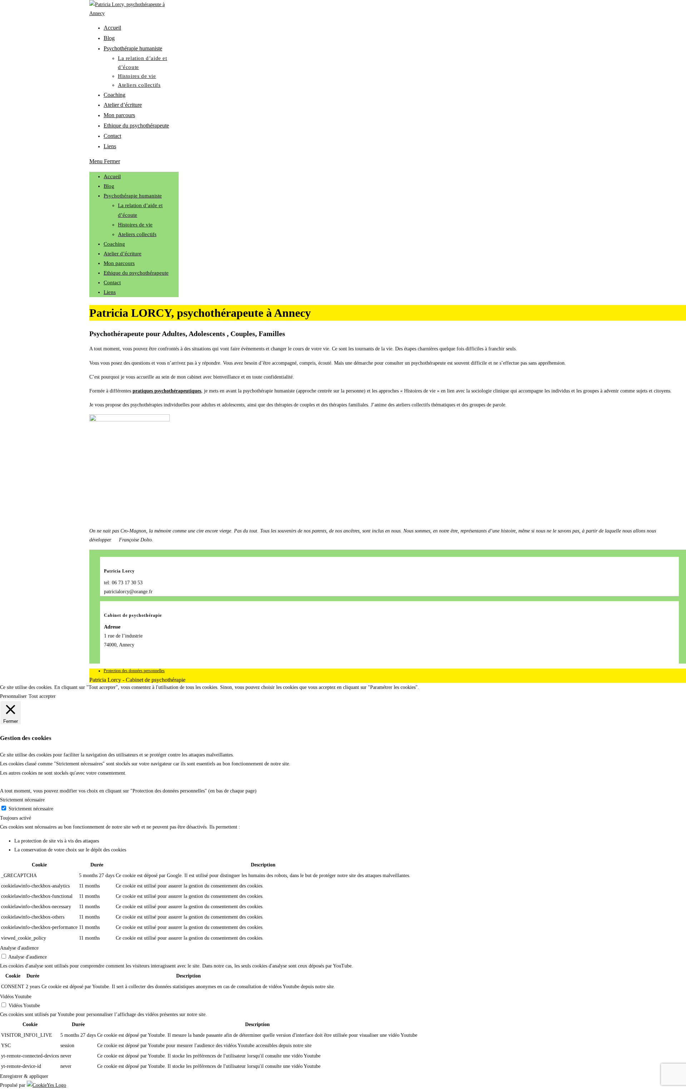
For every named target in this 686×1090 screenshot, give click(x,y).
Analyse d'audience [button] (19, 948)
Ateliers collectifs (137, 234)
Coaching (114, 244)
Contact (112, 282)
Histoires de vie (135, 225)
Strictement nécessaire (31, 808)
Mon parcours (119, 263)
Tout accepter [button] (42, 696)
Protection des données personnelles (134, 670)
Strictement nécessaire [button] (22, 799)
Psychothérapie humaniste (133, 196)
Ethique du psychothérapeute (136, 273)
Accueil (112, 176)
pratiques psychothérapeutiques (167, 391)
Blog (109, 186)
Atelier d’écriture (122, 253)
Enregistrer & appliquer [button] (24, 1076)
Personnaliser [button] (13, 696)
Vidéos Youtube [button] (15, 996)
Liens (110, 292)
